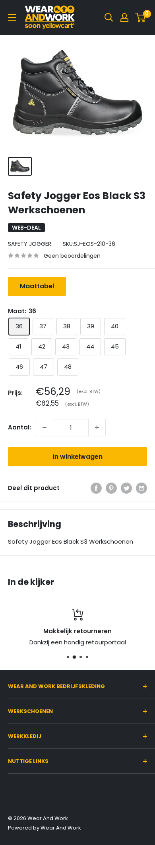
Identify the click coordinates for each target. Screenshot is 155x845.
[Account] (124, 17)
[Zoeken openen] (109, 17)
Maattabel (37, 286)
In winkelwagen (78, 456)
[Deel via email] (141, 488)
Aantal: (19, 427)
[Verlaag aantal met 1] (44, 427)
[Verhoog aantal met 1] (97, 427)
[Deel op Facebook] (96, 488)
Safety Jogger (29, 244)
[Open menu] (12, 17)
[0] (140, 17)
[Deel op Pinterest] (111, 488)
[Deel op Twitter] (126, 488)
